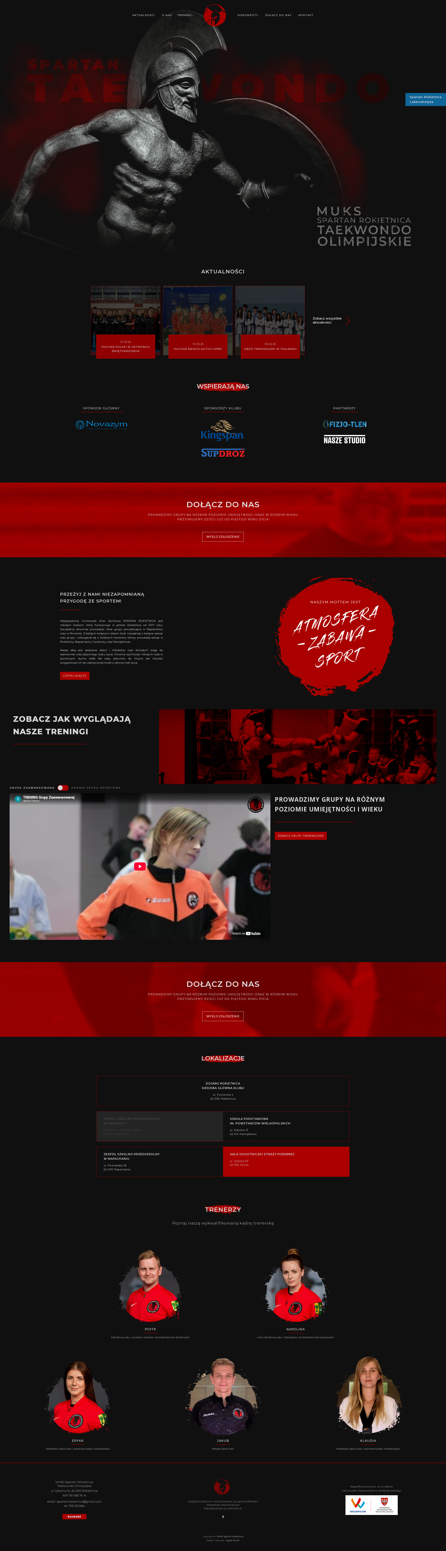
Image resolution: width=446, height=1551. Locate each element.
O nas (167, 15)
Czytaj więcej (75, 675)
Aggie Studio (232, 1540)
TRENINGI (184, 15)
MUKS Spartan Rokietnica (229, 1536)
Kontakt (306, 15)
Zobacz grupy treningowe (301, 835)
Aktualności (143, 15)
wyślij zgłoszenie (223, 536)
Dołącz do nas (278, 15)
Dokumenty (248, 15)
